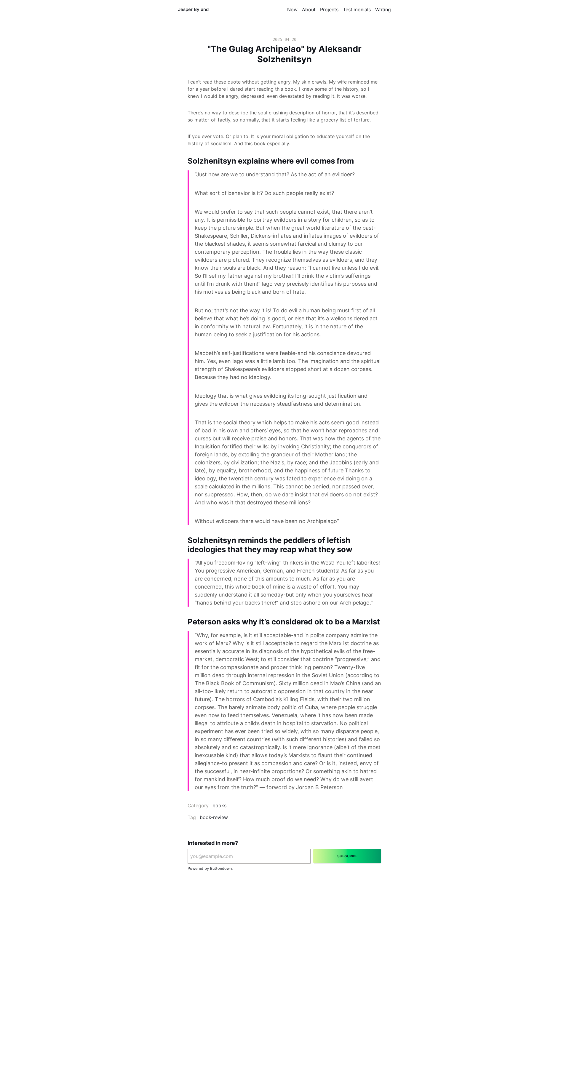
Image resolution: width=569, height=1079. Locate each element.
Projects (329, 9)
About (309, 9)
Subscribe (347, 856)
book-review (214, 817)
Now (292, 9)
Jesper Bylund (193, 9)
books (219, 805)
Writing (383, 9)
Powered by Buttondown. (210, 868)
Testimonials (357, 9)
